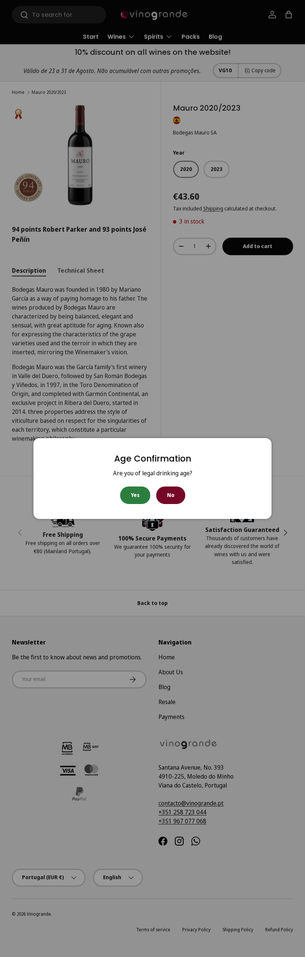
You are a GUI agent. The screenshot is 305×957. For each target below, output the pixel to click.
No (170, 494)
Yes (135, 494)
